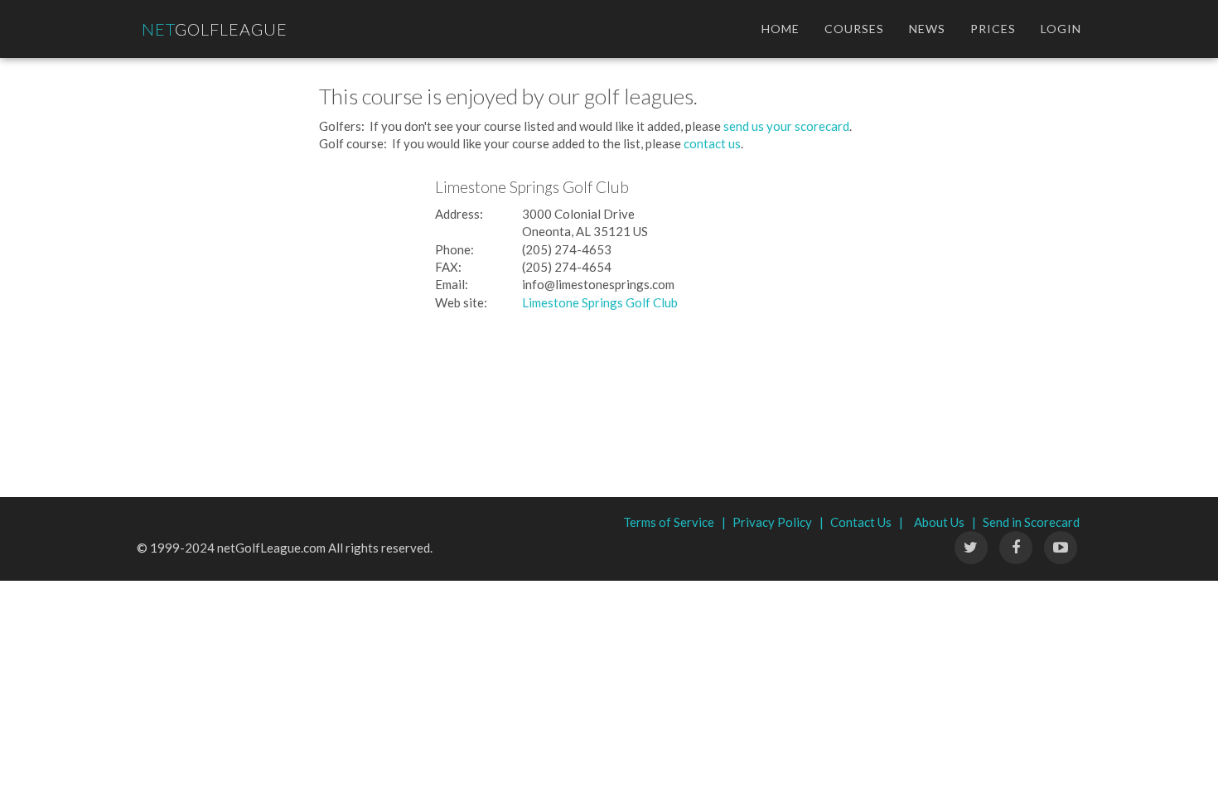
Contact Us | (866, 521)
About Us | (945, 521)
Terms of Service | (674, 521)
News (927, 29)
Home (780, 29)
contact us (712, 143)
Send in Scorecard (1031, 521)
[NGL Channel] (1061, 547)
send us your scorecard (786, 125)
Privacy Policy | (778, 521)
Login (1061, 29)
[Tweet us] (971, 547)
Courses (854, 29)
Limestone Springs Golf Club (600, 302)
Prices (993, 29)
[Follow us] (1016, 547)
